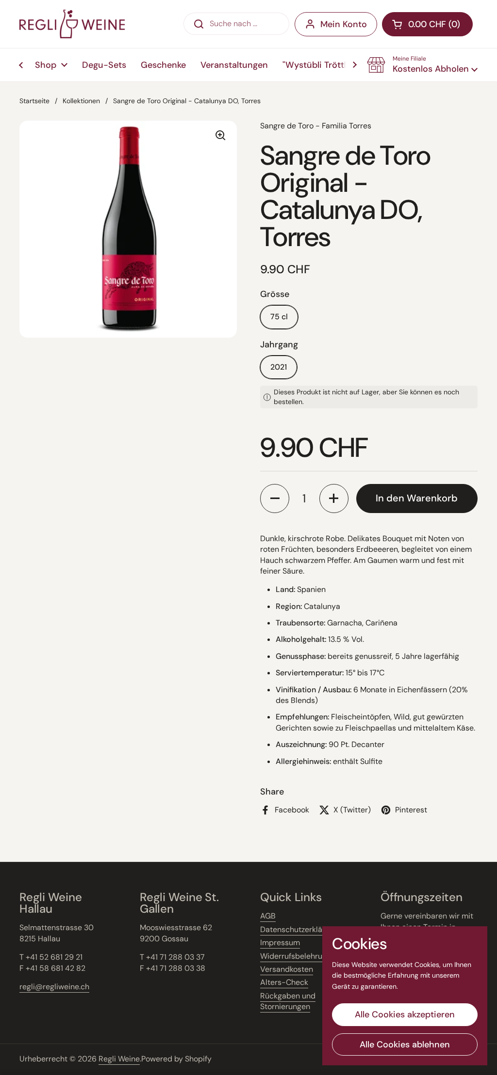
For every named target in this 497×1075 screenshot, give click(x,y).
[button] (422, 65)
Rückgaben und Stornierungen (287, 1001)
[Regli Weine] (72, 24)
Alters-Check (284, 982)
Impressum (280, 942)
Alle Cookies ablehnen (405, 1044)
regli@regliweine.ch (54, 987)
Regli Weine (119, 1059)
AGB (268, 916)
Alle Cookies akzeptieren (405, 1014)
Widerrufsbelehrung (295, 956)
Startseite (34, 100)
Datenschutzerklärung (299, 929)
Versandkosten (286, 969)
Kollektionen (81, 100)
